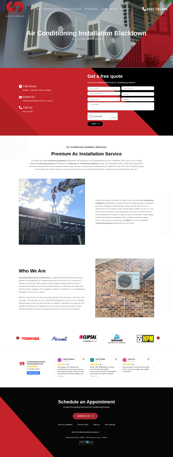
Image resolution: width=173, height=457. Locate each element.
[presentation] (17, 337)
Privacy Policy (82, 424)
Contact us (125, 9)
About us (96, 424)
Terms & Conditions (65, 424)
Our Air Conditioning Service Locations (86, 432)
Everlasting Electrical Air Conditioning (34, 278)
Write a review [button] (33, 373)
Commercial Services (73, 9)
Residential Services (52, 9)
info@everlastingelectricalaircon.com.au (38, 101)
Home (38, 9)
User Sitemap (110, 424)
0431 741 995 (157, 9)
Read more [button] (61, 376)
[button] (153, 368)
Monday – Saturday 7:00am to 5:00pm (37, 90)
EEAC (128, 220)
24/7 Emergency (91, 9)
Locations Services (109, 9)
